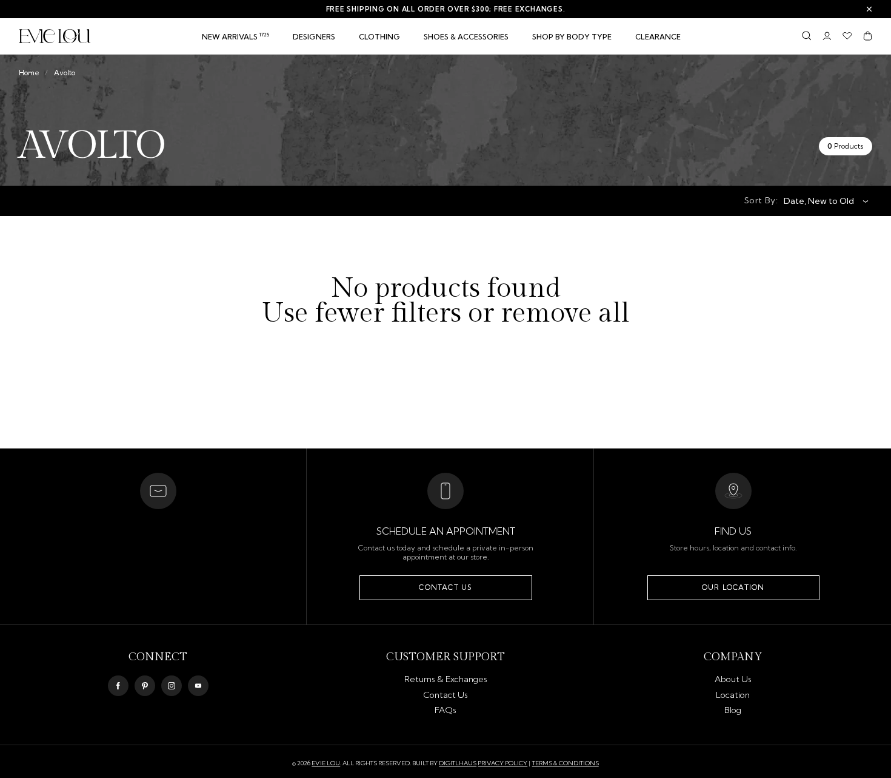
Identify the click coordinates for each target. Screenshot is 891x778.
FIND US (733, 531)
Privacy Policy (502, 763)
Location (733, 694)
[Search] (806, 36)
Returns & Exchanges (445, 679)
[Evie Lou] (55, 36)
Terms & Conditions (565, 763)
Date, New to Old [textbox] (819, 200)
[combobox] (822, 200)
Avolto (64, 72)
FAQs (445, 710)
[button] (379, 37)
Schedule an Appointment (445, 531)
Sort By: (761, 200)
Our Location (733, 587)
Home (29, 72)
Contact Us (445, 587)
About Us (733, 679)
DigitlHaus (457, 763)
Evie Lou (326, 763)
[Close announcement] (869, 9)
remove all (565, 314)
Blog (732, 710)
